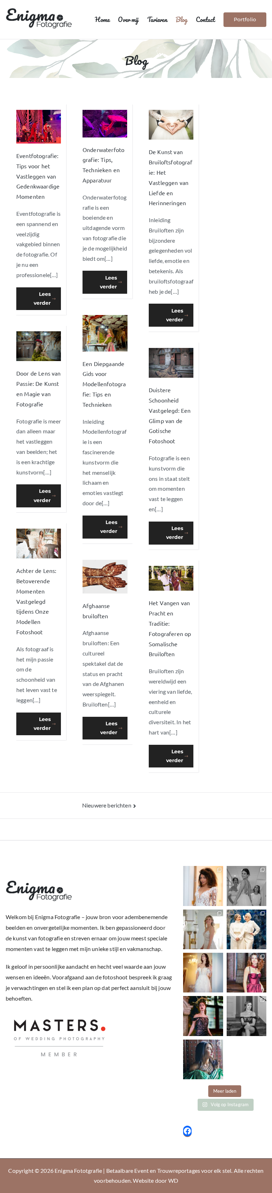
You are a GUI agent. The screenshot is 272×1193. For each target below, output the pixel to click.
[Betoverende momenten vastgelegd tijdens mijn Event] (203, 929)
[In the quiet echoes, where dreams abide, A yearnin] (203, 886)
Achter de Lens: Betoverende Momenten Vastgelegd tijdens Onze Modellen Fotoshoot (36, 601)
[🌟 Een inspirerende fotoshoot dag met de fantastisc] (203, 1059)
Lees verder (42, 298)
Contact (205, 19)
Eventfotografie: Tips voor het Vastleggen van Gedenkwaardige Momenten (38, 176)
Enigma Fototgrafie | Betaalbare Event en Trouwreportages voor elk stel (143, 1170)
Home (102, 19)
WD (173, 1180)
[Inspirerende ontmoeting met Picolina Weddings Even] (246, 929)
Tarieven (157, 19)
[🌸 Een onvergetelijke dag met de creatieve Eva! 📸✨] (246, 1016)
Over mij (128, 19)
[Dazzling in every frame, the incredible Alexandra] (246, 972)
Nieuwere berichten (106, 805)
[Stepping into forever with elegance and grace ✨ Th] (203, 972)
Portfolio (245, 19)
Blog (182, 19)
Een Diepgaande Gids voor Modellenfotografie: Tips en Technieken (104, 384)
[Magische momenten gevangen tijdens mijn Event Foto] (246, 886)
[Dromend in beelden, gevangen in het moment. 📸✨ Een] (203, 1016)
